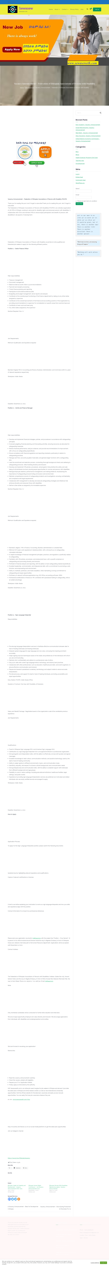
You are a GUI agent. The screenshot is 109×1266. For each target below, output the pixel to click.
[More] (18, 1199)
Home (51, 9)
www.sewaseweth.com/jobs (21, 1099)
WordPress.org (80, 183)
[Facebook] (9, 1199)
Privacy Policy (74, 9)
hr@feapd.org (37, 938)
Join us (97, 9)
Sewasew (26, 8)
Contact (64, 9)
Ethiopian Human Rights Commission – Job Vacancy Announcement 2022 (36, 1187)
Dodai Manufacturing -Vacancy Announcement (85, 129)
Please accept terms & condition (87, 201)
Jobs (82, 9)
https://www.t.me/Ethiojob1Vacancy (19, 1158)
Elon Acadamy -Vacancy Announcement (88, 124)
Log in (77, 174)
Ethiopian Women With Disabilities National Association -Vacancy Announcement (58, 1187)
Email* (77, 195)
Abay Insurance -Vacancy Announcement (88, 136)
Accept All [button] (103, 1262)
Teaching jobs (80, 160)
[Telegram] (15, 1199)
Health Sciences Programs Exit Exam (87, 157)
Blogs (77, 154)
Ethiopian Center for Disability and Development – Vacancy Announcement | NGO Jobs (17, 1187)
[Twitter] (12, 1199)
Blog (77, 151)
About (56, 9)
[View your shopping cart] (90, 9)
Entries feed (79, 177)
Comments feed (80, 180)
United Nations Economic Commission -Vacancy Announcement (88, 140)
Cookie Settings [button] (95, 1262)
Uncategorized (80, 163)
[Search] (100, 113)
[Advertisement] (39, 123)
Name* (78, 188)
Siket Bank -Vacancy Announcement (87, 133)
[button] (59, 9)
